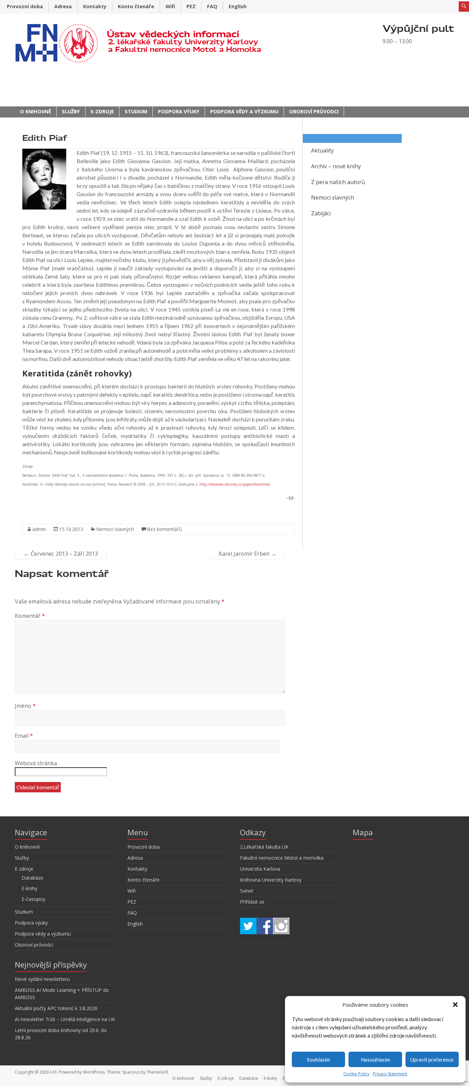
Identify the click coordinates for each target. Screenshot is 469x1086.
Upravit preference (432, 1059)
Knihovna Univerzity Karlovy (270, 879)
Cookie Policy (356, 1074)
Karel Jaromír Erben (247, 553)
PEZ (191, 6)
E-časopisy (33, 899)
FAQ (212, 6)
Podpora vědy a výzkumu (244, 111)
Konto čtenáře (136, 6)
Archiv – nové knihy (336, 166)
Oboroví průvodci (314, 111)
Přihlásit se (252, 901)
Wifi (170, 6)
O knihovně (35, 111)
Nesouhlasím (375, 1059)
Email (24, 735)
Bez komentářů (164, 529)
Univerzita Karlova (260, 869)
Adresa (63, 6)
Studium (136, 111)
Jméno (25, 706)
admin (39, 529)
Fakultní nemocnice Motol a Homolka (281, 858)
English (238, 6)
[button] (455, 1004)
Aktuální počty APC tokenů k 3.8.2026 (56, 1008)
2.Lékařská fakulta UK (264, 847)
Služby (71, 111)
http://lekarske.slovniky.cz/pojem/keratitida (234, 484)
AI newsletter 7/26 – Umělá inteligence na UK (65, 1019)
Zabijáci (321, 213)
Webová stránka (36, 763)
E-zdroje (102, 111)
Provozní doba (25, 6)
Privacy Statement (390, 1074)
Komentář (30, 616)
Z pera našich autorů (338, 182)
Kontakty (94, 6)
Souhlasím (318, 1059)
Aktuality (322, 150)
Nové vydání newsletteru (42, 979)
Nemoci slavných (115, 529)
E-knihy (29, 888)
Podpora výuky (178, 111)
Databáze (32, 877)
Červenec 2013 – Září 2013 (61, 553)
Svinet (246, 890)
